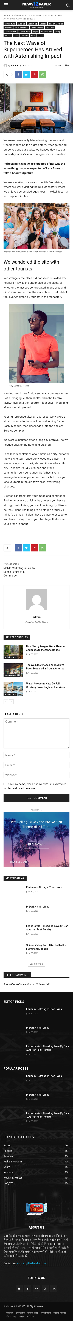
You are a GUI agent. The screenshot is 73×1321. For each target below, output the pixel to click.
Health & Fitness (56, 24)
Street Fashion (10, 31)
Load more (35, 963)
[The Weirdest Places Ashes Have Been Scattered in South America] (13, 670)
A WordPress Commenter (17, 984)
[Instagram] (45, 1288)
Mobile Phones (37, 27)
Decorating (32, 24)
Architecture (18, 15)
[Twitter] (26, 74)
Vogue (35, 31)
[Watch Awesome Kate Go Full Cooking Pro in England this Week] (13, 689)
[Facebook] (18, 74)
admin (14, 65)
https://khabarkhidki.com (36, 622)
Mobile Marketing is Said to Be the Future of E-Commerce (19, 571)
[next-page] (11, 701)
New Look (50, 27)
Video (40, 35)
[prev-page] (6, 701)
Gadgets (43, 24)
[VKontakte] (53, 1288)
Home (7, 15)
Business (21, 24)
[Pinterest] (34, 74)
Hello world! (42, 984)
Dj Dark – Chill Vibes (37, 906)
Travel (16, 35)
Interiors (8, 27)
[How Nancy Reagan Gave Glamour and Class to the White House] (13, 652)
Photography (46, 31)
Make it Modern (21, 27)
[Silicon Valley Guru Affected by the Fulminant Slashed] (13, 951)
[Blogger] (19, 1288)
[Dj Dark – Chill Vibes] (13, 912)
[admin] (6, 65)
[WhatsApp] (42, 74)
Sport (33, 35)
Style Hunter (24, 31)
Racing (57, 31)
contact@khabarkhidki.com (32, 1263)
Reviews (24, 35)
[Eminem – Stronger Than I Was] (13, 893)
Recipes (8, 35)
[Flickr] (36, 1288)
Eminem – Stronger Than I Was (44, 887)
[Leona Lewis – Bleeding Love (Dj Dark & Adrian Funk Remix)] (13, 931)
